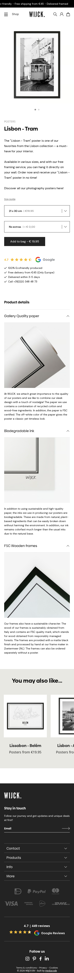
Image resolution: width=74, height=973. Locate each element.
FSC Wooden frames (20, 545)
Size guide (9, 199)
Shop (15, 14)
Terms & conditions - (27, 967)
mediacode (51, 970)
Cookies (53, 967)
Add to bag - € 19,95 (24, 241)
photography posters (41, 188)
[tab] (35, 109)
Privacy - (44, 967)
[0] (68, 14)
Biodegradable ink (19, 430)
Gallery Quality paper (21, 316)
